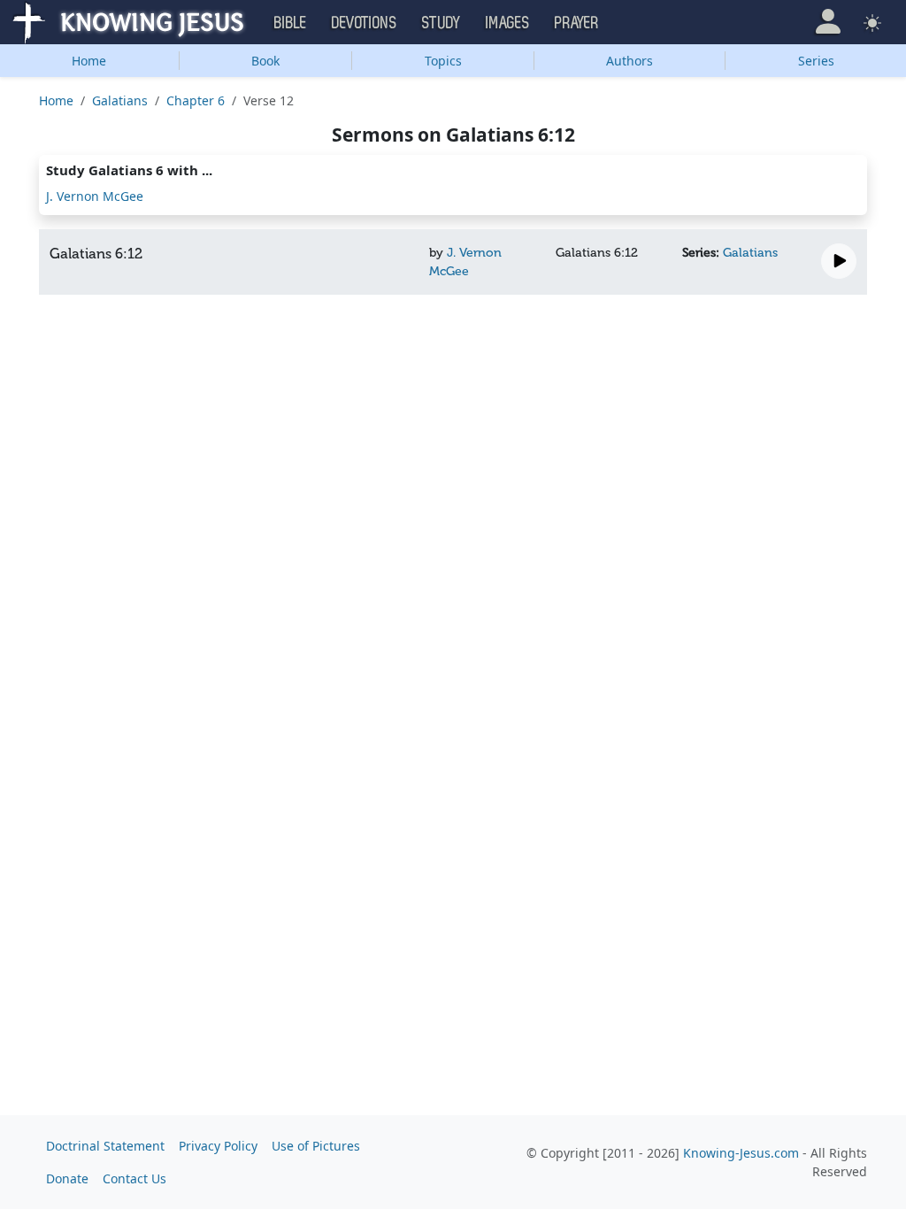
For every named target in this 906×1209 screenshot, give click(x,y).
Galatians (120, 100)
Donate (67, 1178)
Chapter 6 (195, 100)
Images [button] (508, 23)
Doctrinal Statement (105, 1145)
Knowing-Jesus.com (741, 1152)
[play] (838, 261)
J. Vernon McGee (94, 196)
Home (89, 60)
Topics (443, 60)
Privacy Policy (218, 1145)
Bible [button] (290, 23)
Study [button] (441, 23)
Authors (629, 60)
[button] (827, 21)
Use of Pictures (316, 1145)
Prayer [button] (577, 23)
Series (816, 60)
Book (265, 60)
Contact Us (134, 1178)
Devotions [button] (364, 23)
